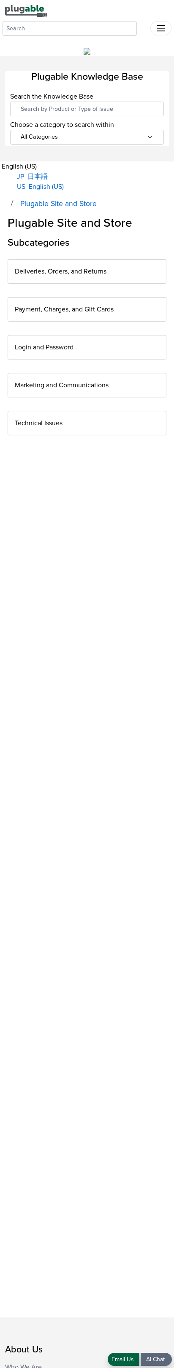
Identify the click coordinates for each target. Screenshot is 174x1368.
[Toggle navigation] (160, 28)
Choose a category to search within (62, 125)
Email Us (123, 1359)
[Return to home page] (26, 10)
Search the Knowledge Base (51, 96)
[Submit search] (143, 26)
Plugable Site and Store (58, 203)
